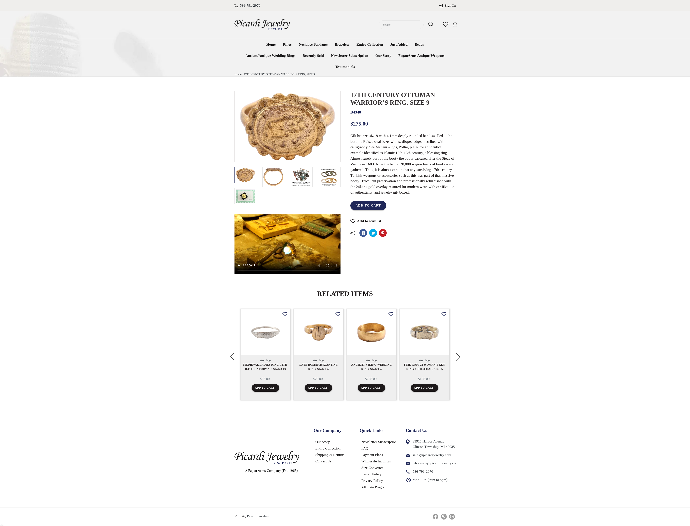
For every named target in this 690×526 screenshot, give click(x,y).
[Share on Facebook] (363, 233)
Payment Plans (372, 455)
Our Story (383, 55)
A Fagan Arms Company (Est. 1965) (271, 470)
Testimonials (345, 67)
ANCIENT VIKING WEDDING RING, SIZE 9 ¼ (318, 366)
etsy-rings (265, 360)
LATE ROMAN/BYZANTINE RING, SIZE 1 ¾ (265, 366)
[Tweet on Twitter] (373, 233)
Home (271, 44)
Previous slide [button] (232, 354)
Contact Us (323, 461)
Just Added (399, 44)
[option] (265, 355)
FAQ (364, 448)
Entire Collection (369, 44)
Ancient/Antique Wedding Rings (270, 55)
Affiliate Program (374, 487)
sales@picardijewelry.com (432, 455)
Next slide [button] (458, 354)
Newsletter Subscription (349, 55)
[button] (285, 317)
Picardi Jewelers (258, 516)
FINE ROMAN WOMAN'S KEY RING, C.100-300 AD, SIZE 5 (371, 366)
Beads (419, 44)
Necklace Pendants (313, 44)
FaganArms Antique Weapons (421, 55)
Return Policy (371, 474)
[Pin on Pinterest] (383, 233)
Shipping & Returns (329, 455)
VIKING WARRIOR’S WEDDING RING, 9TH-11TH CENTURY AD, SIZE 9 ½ (424, 369)
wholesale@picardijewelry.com (436, 463)
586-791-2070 (250, 5)
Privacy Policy (372, 481)
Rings (287, 44)
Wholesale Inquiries (376, 461)
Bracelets (342, 44)
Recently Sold (313, 55)
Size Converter (372, 468)
